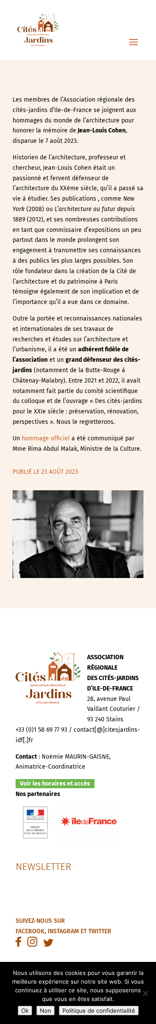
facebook (30, 931)
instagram (63, 931)
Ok (25, 1010)
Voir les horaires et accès (55, 783)
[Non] (145, 993)
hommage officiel (46, 438)
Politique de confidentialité (98, 1010)
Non (45, 1010)
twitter (99, 931)
